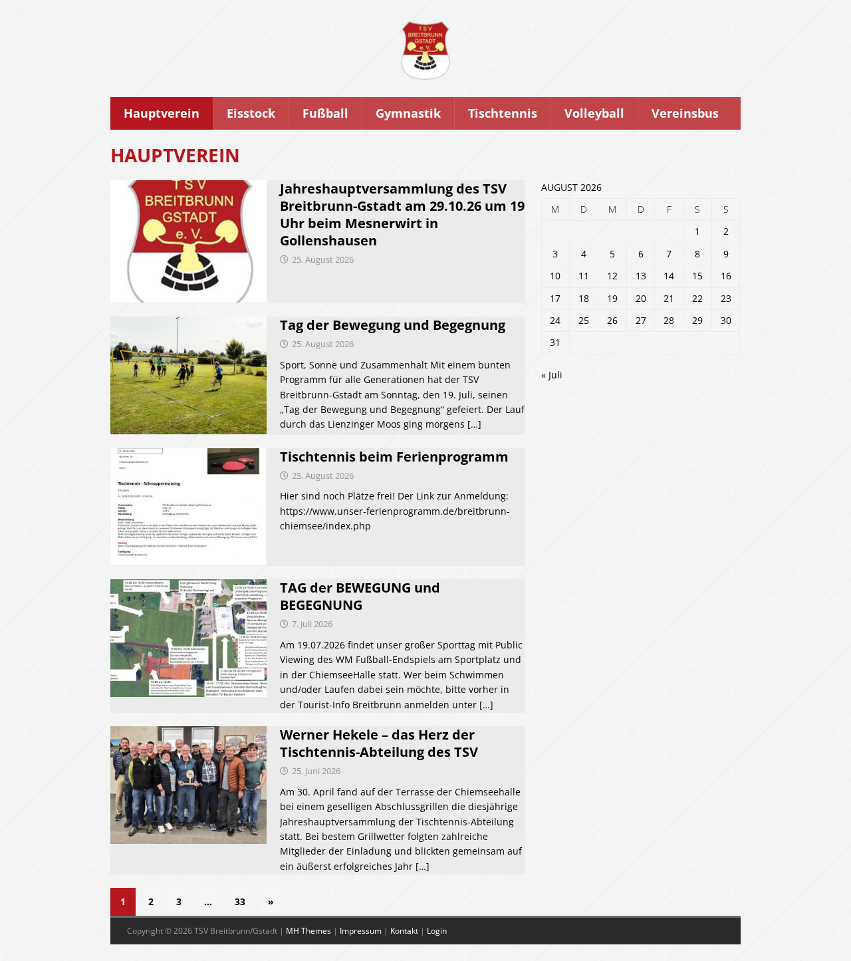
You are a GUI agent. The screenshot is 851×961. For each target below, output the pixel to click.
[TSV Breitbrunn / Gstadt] (425, 75)
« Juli (551, 374)
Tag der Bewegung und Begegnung (392, 325)
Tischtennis (502, 113)
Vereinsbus (685, 113)
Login (437, 930)
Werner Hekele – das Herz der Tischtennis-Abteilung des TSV (379, 743)
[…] (474, 424)
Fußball (325, 113)
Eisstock (251, 113)
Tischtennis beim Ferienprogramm (394, 457)
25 (583, 320)
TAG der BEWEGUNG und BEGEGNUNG (360, 596)
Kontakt (404, 930)
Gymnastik (408, 113)
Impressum (361, 930)
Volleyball (594, 113)
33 (240, 901)
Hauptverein (161, 113)
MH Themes (308, 930)
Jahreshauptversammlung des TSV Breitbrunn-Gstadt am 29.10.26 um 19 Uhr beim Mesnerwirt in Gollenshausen (402, 214)
